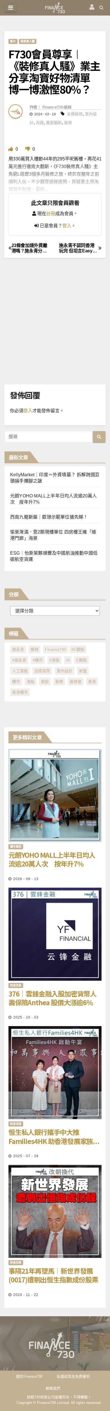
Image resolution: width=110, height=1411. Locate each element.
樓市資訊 (15, 846)
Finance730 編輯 (56, 107)
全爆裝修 (75, 114)
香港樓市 (20, 692)
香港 (92, 681)
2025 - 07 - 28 (26, 1156)
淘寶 (40, 122)
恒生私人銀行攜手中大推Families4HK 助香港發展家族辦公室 (53, 1136)
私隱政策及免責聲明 (73, 1376)
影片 (13, 41)
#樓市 (38, 660)
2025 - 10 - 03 (26, 1017)
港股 (30, 681)
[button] (101, 7)
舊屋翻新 (54, 122)
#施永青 (19, 660)
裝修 (68, 122)
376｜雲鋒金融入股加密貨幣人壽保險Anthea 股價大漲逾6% (52, 998)
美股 (45, 681)
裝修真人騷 (28, 41)
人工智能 (20, 671)
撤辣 (34, 649)
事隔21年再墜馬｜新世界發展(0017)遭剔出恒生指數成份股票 (53, 1275)
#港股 (54, 660)
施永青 (18, 649)
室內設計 (64, 671)
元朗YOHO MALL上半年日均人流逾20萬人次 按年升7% (51, 859)
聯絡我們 (53, 1388)
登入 (66, 225)
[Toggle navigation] (11, 7)
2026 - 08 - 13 (26, 879)
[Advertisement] (55, 327)
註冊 (50, 213)
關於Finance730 (29, 1376)
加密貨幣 (42, 671)
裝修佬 (76, 681)
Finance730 (55, 649)
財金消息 (15, 985)
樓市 (16, 681)
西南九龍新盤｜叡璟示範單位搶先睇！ (49, 517)
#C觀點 (77, 649)
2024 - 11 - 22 (25, 1295)
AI (68, 660)
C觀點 (81, 660)
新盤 (83, 671)
